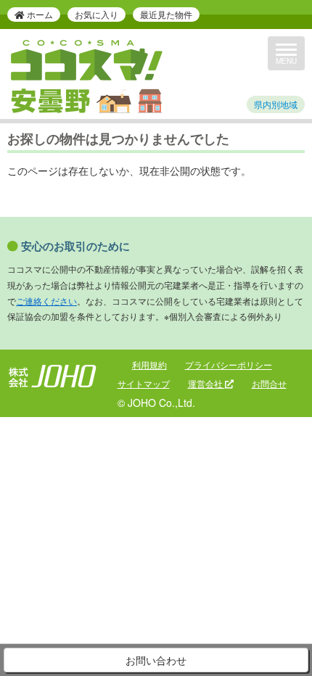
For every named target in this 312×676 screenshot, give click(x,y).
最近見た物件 (166, 14)
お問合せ (269, 383)
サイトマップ (144, 383)
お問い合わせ (156, 660)
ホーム (39, 14)
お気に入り (96, 14)
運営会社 (206, 383)
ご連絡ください (46, 300)
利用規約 (149, 364)
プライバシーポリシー (228, 364)
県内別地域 (275, 104)
